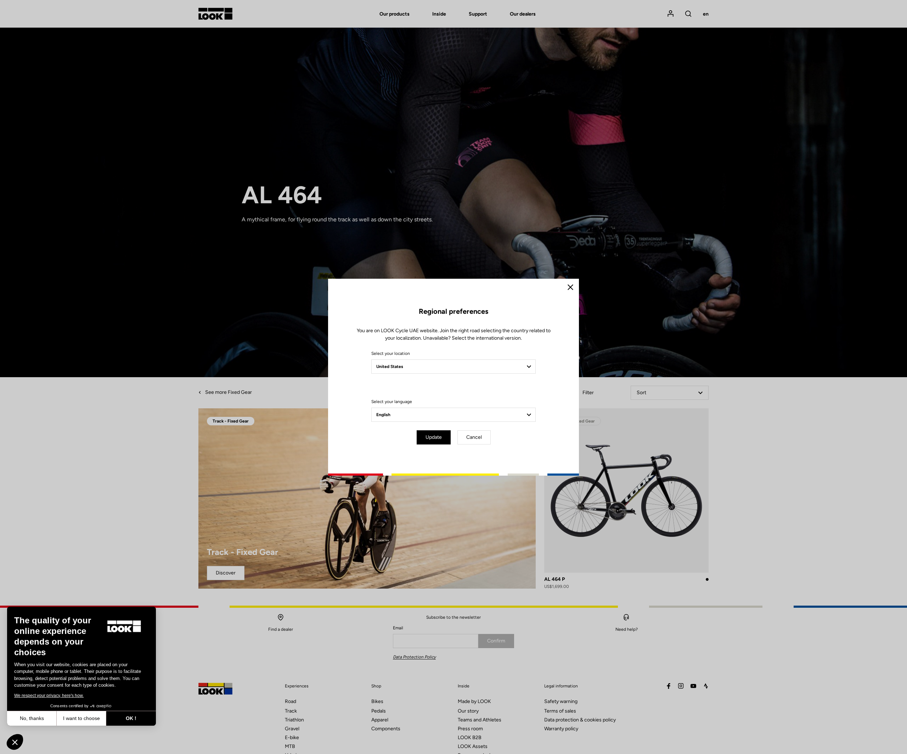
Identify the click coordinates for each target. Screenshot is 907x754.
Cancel (474, 437)
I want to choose (81, 718)
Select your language (391, 401)
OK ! (131, 718)
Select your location (390, 353)
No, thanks (32, 718)
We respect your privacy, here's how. (49, 695)
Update (434, 437)
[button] (14, 741)
